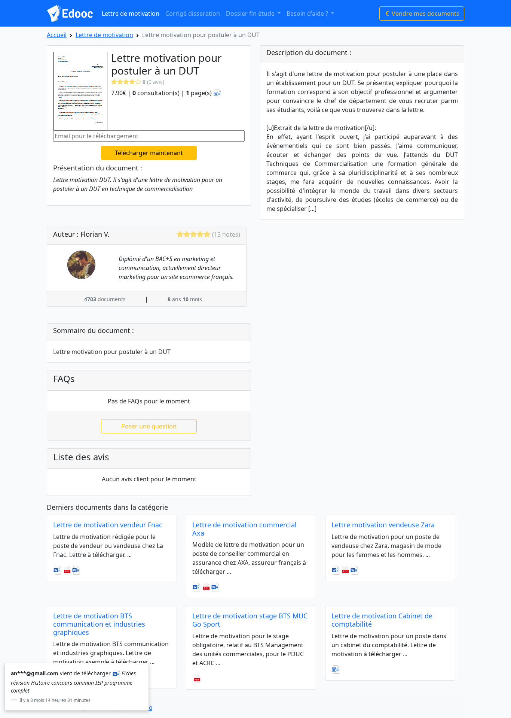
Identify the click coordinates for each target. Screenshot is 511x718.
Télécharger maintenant (149, 153)
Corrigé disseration (192, 13)
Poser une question (149, 426)
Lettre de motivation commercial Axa (244, 528)
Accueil (57, 35)
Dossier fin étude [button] (251, 13)
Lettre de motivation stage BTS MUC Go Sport (249, 619)
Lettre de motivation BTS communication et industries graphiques (99, 623)
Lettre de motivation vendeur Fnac (107, 524)
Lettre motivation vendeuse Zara (383, 524)
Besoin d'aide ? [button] (308, 13)
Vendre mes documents (424, 13)
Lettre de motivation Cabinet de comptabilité (381, 619)
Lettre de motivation (130, 13)
